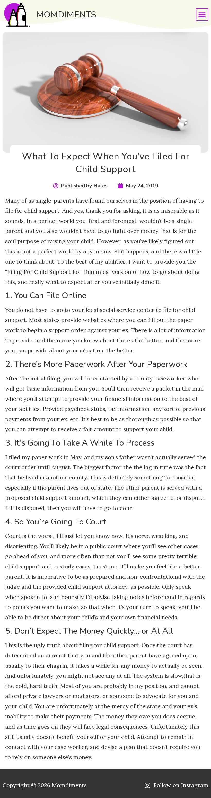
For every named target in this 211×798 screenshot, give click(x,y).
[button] (202, 14)
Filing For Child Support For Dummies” (58, 271)
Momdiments (66, 15)
